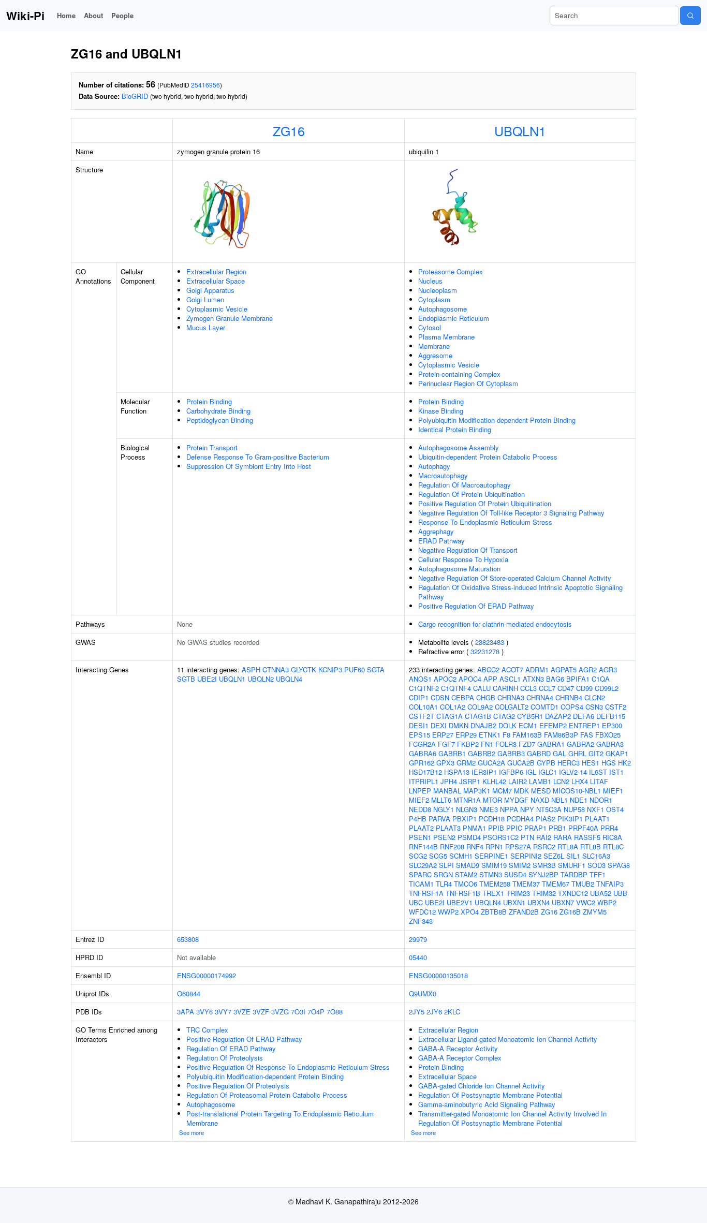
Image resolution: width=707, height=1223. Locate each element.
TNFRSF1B (463, 893)
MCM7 (502, 790)
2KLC (452, 1011)
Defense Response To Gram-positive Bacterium (257, 457)
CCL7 (547, 688)
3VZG (280, 1011)
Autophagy (434, 466)
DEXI (439, 725)
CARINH (505, 688)
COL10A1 (423, 707)
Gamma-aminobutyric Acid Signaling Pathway (486, 1104)
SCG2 (418, 856)
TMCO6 (465, 884)
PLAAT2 (421, 828)
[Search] (690, 15)
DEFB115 (610, 716)
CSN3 (594, 707)
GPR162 (421, 763)
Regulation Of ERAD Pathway (231, 1048)
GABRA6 (422, 753)
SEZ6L (553, 856)
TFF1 (598, 874)
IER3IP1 (484, 772)
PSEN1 (420, 837)
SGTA (376, 669)
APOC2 (445, 679)
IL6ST (598, 772)
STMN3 (490, 874)
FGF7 (446, 744)
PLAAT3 (448, 828)
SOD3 (596, 865)
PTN (527, 837)
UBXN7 (563, 902)
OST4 (615, 809)
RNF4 (474, 846)
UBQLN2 (260, 679)
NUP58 (574, 809)
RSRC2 (544, 846)
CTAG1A (449, 716)
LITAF (599, 781)
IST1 (616, 772)
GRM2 (466, 763)
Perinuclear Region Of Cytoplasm (468, 383)
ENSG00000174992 (206, 975)
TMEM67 (555, 884)
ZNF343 (421, 921)
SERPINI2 (525, 856)
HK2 (624, 763)
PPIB (496, 828)
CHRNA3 (510, 697)
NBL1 (559, 800)
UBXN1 (514, 902)
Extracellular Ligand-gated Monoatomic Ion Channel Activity (507, 1039)
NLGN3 (466, 809)
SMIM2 (520, 865)
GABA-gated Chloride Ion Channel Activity (481, 1086)
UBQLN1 (520, 130)
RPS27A (518, 846)
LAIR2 (517, 781)
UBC (416, 902)
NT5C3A (549, 809)
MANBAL (447, 790)
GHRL (577, 753)
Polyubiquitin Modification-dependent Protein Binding (497, 420)
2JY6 (434, 1011)
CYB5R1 (530, 716)
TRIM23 (518, 893)
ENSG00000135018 (438, 975)
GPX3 (445, 763)
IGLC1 (547, 772)
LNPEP (420, 790)
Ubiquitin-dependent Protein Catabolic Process (487, 457)
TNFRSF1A (426, 893)
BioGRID (135, 96)
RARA (562, 837)
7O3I (298, 1011)
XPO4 (470, 912)
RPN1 (494, 846)
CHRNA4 (539, 697)
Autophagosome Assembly (458, 447)
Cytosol (429, 327)
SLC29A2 (423, 865)
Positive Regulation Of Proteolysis (237, 1086)
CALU (482, 688)
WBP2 (606, 902)
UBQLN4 (289, 679)
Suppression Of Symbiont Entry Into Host (248, 466)
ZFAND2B (524, 912)
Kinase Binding (440, 411)
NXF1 (595, 809)
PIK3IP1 (570, 818)
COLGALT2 (511, 707)
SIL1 (573, 856)
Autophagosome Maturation (459, 568)
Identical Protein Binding (454, 429)
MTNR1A (467, 800)
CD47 (565, 688)
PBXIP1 (464, 818)
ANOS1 (420, 679)
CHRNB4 (568, 697)
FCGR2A (422, 744)
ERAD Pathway (441, 541)
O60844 (188, 993)
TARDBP (574, 874)
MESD (541, 790)
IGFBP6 (511, 772)
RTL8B (590, 846)
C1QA (601, 679)
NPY (527, 809)
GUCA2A (491, 763)
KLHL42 (494, 781)
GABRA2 (580, 744)
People (122, 15)
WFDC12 (422, 912)
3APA (185, 1011)
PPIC (514, 828)
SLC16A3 (596, 856)
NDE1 (578, 800)
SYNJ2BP (543, 874)
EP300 (612, 725)
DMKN (458, 725)
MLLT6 (441, 800)
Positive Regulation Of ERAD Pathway (476, 606)
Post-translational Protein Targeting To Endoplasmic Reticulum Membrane (280, 1118)
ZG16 (289, 130)
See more (191, 1132)
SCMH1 (461, 856)
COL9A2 (480, 707)
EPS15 (419, 735)
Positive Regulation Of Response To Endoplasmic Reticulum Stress (288, 1067)
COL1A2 (452, 707)
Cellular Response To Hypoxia (463, 559)
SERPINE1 (491, 856)
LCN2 (561, 781)
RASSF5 (587, 837)
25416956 (205, 84)
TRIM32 (544, 893)
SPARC (420, 874)
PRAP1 (535, 828)
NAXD (540, 800)
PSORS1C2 (501, 837)
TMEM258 (494, 884)
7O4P (316, 1011)
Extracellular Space (215, 281)
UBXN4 (538, 902)
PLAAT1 (597, 818)
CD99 (584, 688)
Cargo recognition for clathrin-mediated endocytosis (495, 624)
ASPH (251, 669)
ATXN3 (533, 679)
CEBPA (462, 697)
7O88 (335, 1011)
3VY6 (204, 1011)
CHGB (485, 697)
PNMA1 (474, 828)
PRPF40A (583, 828)
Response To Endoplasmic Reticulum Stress (485, 522)
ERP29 (466, 735)
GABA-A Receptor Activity (458, 1048)
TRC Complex (207, 1030)
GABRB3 (511, 753)
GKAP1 (617, 753)
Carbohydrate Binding (218, 411)
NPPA (509, 809)
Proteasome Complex (450, 271)
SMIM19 (494, 865)
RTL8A (567, 846)
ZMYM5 (595, 912)
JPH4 (448, 781)
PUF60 (354, 669)
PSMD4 (469, 837)
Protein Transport (212, 447)
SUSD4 (515, 874)
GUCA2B (521, 763)
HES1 (590, 763)
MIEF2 (419, 800)
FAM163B (527, 735)
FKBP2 (468, 744)
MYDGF (516, 800)
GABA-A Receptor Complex (460, 1058)
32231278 (484, 651)
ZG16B (570, 912)
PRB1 (557, 828)
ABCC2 (488, 669)
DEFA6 (583, 716)
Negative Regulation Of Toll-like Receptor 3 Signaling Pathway (511, 513)
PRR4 (609, 828)
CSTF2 (615, 707)
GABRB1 (452, 753)
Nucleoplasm (437, 290)
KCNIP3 (330, 669)
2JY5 (416, 1011)
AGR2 (588, 669)
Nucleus (430, 281)
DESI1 (419, 725)
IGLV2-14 (573, 772)
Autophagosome (442, 309)
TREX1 (493, 893)
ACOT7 (512, 669)
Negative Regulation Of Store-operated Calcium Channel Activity (514, 578)
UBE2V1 (460, 902)
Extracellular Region (216, 271)
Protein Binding (209, 401)
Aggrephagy (436, 531)
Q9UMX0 (422, 993)
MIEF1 (613, 790)
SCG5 (438, 856)
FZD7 (527, 744)
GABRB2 (481, 753)
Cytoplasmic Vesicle (216, 309)
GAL (559, 753)
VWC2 (585, 902)
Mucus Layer (205, 327)
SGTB (186, 679)
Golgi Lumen (205, 299)
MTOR (492, 800)
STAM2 (466, 874)
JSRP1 (469, 781)
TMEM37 (526, 884)
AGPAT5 (564, 669)
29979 (418, 939)
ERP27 (442, 735)
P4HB (417, 818)
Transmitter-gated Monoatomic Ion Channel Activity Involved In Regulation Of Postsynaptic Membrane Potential (512, 1118)
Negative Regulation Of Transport (468, 550)
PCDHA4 (520, 818)
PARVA (439, 818)
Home (66, 15)
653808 (188, 939)
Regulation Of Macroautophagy (464, 485)
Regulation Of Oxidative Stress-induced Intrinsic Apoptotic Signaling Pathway (520, 591)
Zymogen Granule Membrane (229, 318)
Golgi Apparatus (210, 290)
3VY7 (223, 1011)
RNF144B (423, 846)
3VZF (261, 1011)
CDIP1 (419, 697)
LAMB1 (540, 781)
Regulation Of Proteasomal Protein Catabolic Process (266, 1095)
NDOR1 (601, 800)
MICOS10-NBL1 (577, 790)
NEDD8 (420, 809)
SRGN (443, 874)
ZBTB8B (494, 912)
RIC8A (612, 837)
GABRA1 (551, 744)
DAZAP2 (558, 716)
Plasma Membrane (446, 337)
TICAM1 (421, 884)
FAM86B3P (561, 735)
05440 (418, 957)
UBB (620, 893)
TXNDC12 (573, 893)
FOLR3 (506, 744)
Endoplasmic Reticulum (453, 318)
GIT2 (595, 753)
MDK (521, 790)
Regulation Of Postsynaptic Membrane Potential (490, 1095)
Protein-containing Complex (459, 374)
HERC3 (568, 763)
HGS (608, 763)
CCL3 (528, 688)
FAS (586, 735)
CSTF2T (421, 716)
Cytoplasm (434, 299)
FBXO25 (608, 735)
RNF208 (452, 846)
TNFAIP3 (610, 884)
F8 (506, 735)
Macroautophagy (443, 475)
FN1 (487, 744)
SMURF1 (571, 865)
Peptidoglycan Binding (219, 420)
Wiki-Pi (25, 15)
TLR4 (444, 884)
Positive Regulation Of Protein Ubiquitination (484, 503)
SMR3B (544, 865)
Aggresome (435, 355)
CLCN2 (594, 697)
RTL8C (613, 846)
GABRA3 (610, 744)
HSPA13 (456, 772)
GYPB (546, 763)
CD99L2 (606, 688)
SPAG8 (619, 865)
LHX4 (579, 781)
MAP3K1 (476, 790)
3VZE (242, 1011)
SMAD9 (467, 865)
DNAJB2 (483, 725)
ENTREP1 (584, 725)
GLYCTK (303, 669)
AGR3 (608, 669)
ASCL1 (510, 679)
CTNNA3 (275, 669)
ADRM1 (537, 669)
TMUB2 (582, 884)
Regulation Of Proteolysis (224, 1058)
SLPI (446, 865)
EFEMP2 (553, 725)
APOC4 (470, 679)
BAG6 (555, 679)
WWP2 (448, 912)
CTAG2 (504, 716)
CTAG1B (478, 716)
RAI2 (543, 837)
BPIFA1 (578, 679)
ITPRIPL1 (423, 781)
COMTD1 (544, 707)
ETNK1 (489, 735)
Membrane (434, 346)
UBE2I (207, 679)
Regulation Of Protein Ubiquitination (471, 494)
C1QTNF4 (456, 688)
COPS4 (572, 707)
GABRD (539, 753)
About (93, 15)
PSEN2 (444, 837)
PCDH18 (492, 818)
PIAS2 (545, 818)
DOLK (507, 725)
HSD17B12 (425, 772)
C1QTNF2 (424, 688)
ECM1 (528, 725)
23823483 (489, 642)
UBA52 (600, 893)
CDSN (440, 697)
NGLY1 (443, 809)
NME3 (488, 809)
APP (490, 679)
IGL (530, 772)
